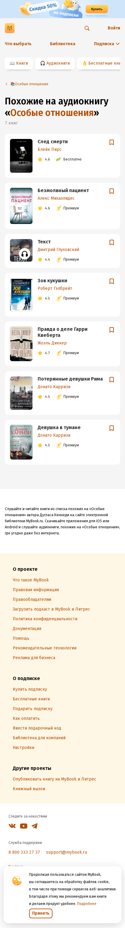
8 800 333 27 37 (24, 852)
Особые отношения (52, 112)
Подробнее (86, 904)
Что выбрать (18, 43)
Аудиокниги (58, 63)
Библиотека (62, 43)
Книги (22, 63)
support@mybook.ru (66, 852)
